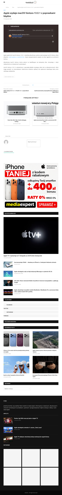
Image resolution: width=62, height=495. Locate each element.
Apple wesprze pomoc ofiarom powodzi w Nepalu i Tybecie (45, 351)
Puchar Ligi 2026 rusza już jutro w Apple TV (26, 418)
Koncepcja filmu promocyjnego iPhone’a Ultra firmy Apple (45, 376)
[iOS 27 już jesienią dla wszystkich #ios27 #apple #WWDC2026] (31, 458)
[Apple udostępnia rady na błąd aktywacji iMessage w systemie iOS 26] (8, 274)
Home (7, 7)
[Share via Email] (39, 85)
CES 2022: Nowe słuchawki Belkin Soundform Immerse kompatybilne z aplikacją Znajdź (36, 281)
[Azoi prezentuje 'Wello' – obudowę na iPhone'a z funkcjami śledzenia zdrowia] (8, 265)
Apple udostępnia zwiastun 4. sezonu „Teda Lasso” (28, 427)
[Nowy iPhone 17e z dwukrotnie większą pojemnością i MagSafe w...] (31, 476)
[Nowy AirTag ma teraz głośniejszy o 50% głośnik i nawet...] (49, 476)
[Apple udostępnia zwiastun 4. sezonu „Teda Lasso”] (8, 430)
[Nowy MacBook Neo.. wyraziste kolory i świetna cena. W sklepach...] (12, 476)
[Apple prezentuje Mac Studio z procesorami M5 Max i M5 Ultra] (45, 110)
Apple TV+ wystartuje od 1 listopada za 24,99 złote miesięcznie (23, 256)
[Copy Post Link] (37, 85)
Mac (13, 7)
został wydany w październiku (16, 57)
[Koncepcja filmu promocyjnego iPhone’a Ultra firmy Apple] (45, 364)
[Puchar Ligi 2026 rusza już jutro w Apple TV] (8, 421)
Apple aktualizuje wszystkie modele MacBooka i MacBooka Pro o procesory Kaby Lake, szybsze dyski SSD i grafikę (36, 290)
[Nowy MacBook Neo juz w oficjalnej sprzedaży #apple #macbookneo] (49, 458)
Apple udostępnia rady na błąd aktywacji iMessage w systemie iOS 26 (33, 271)
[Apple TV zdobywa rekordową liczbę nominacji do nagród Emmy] (8, 439)
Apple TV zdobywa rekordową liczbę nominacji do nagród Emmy (31, 437)
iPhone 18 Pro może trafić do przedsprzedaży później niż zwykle (16, 351)
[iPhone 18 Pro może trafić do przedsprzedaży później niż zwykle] (16, 340)
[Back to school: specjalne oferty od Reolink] (16, 364)
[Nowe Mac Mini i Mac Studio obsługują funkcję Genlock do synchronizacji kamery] (17, 110)
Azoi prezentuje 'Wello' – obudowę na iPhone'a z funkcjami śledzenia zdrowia (35, 262)
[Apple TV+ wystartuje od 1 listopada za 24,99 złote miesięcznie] (31, 235)
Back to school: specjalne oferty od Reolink (14, 375)
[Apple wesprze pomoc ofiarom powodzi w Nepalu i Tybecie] (45, 340)
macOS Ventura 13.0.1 (9, 76)
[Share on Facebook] (35, 85)
